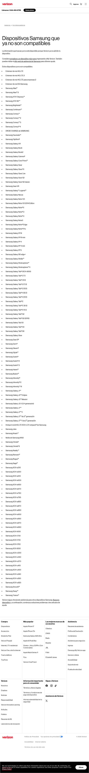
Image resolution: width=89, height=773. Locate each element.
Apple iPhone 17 (28, 626)
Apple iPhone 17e (29, 631)
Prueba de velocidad (75, 669)
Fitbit (47, 652)
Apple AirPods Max (30, 641)
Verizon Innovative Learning (10, 705)
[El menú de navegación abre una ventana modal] (85, 4)
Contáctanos (72, 636)
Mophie (48, 643)
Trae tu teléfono (6, 655)
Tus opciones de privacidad (50, 736)
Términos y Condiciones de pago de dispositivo (32, 694)
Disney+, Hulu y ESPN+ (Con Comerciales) (33, 647)
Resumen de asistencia (75, 626)
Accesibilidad (72, 660)
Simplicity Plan (6, 636)
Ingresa (70, 645)
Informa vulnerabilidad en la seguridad (32, 701)
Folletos (4, 714)
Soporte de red (73, 665)
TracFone (4, 660)
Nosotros (4, 686)
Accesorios (5, 631)
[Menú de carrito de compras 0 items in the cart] (81, 4)
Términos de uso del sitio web (34, 747)
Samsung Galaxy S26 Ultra (32, 636)
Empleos (4, 690)
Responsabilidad (7, 700)
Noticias (4, 695)
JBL (47, 648)
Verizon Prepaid (6, 641)
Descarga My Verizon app (77, 650)
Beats (48, 638)
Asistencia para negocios (76, 641)
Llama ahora (29, 10)
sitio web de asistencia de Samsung (27, 61)
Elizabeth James (51, 657)
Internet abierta (40, 742)
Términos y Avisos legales (32, 688)
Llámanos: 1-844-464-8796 (11, 10)
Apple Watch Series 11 (30, 652)
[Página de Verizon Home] (7, 4)
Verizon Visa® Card (29, 662)
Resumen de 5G (6, 719)
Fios (24, 657)
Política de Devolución (75, 631)
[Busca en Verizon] (70, 4)
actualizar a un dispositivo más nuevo (23, 59)
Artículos (4, 709)
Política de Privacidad (31, 736)
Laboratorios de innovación (10, 724)
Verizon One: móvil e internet (10, 650)
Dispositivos (5, 626)
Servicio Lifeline (73, 655)
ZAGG (48, 633)
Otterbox (49, 628)
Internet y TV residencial (9, 645)
